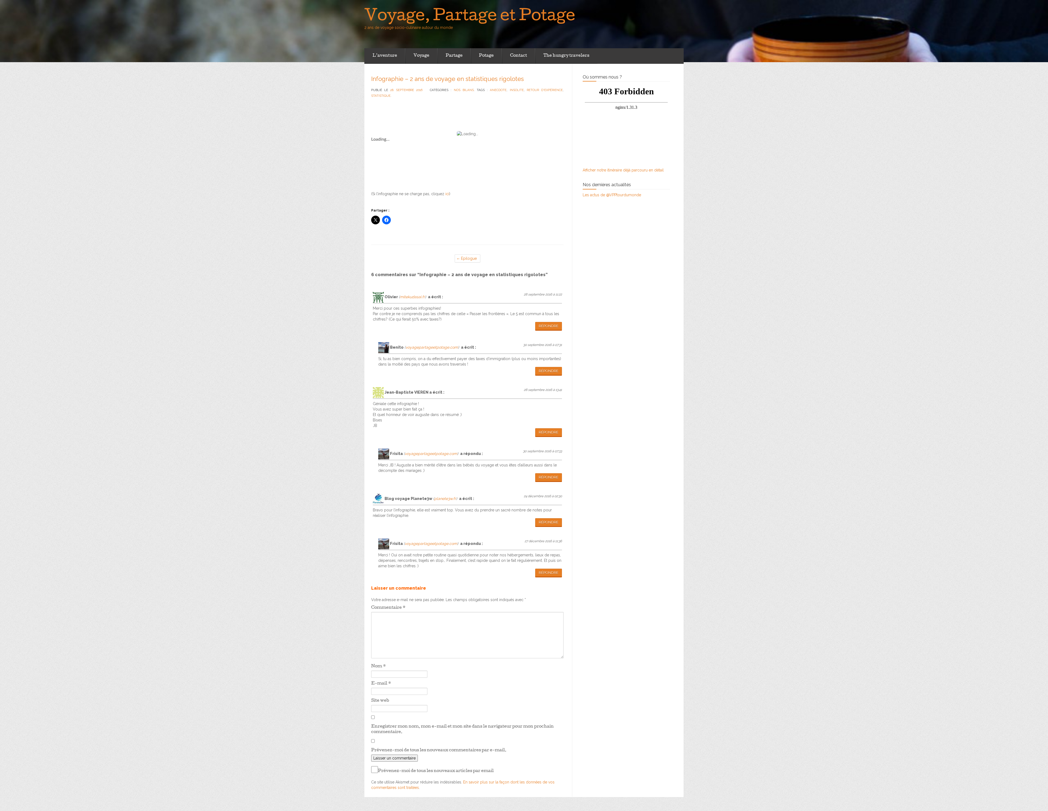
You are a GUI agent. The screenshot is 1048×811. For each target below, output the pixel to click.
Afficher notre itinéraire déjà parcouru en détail (623, 170)
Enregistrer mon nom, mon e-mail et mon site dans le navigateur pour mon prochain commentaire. (462, 729)
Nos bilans (464, 90)
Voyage (421, 56)
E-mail (381, 684)
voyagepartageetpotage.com (432, 347)
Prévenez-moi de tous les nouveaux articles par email (436, 771)
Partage (454, 56)
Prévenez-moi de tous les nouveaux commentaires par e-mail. (439, 750)
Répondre (548, 326)
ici (447, 194)
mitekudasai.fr (412, 297)
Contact (518, 56)
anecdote (498, 90)
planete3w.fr (445, 498)
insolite (517, 90)
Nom (378, 666)
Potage (486, 56)
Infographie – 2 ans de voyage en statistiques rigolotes (447, 78)
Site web (380, 701)
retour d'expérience (545, 90)
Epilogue (469, 258)
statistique (381, 96)
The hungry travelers (566, 56)
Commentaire (388, 608)
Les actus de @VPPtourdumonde (612, 195)
